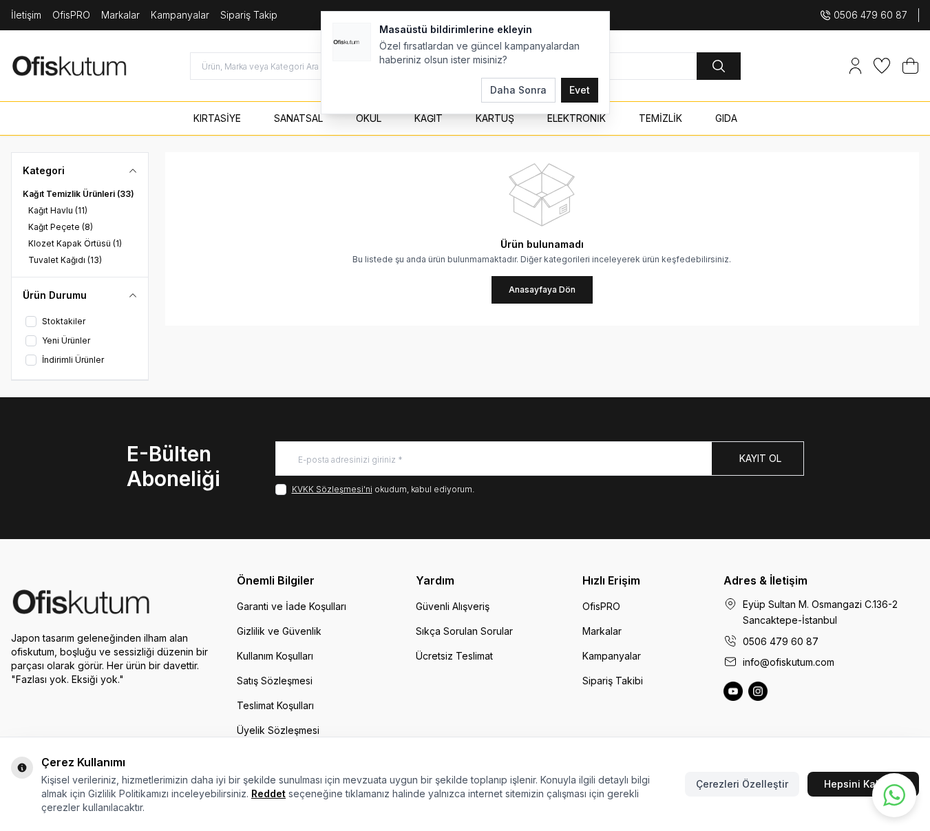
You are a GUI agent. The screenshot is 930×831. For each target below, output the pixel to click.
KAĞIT (428, 118)
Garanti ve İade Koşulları (291, 606)
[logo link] (93, 65)
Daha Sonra (518, 90)
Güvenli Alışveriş (452, 606)
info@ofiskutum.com (788, 662)
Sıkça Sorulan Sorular (464, 631)
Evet (579, 90)
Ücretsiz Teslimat (454, 656)
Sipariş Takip (248, 15)
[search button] (719, 66)
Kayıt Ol (760, 458)
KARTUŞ (495, 118)
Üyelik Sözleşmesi (278, 730)
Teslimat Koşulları (275, 705)
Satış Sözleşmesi (275, 680)
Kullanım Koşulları (275, 656)
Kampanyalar (180, 15)
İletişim (26, 15)
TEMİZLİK (660, 118)
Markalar (120, 15)
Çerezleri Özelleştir (742, 784)
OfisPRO (71, 15)
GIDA (726, 118)
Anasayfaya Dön (542, 289)
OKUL (368, 118)
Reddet (268, 793)
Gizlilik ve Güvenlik (279, 631)
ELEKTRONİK (576, 118)
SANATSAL (298, 118)
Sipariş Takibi (612, 680)
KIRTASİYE (217, 118)
